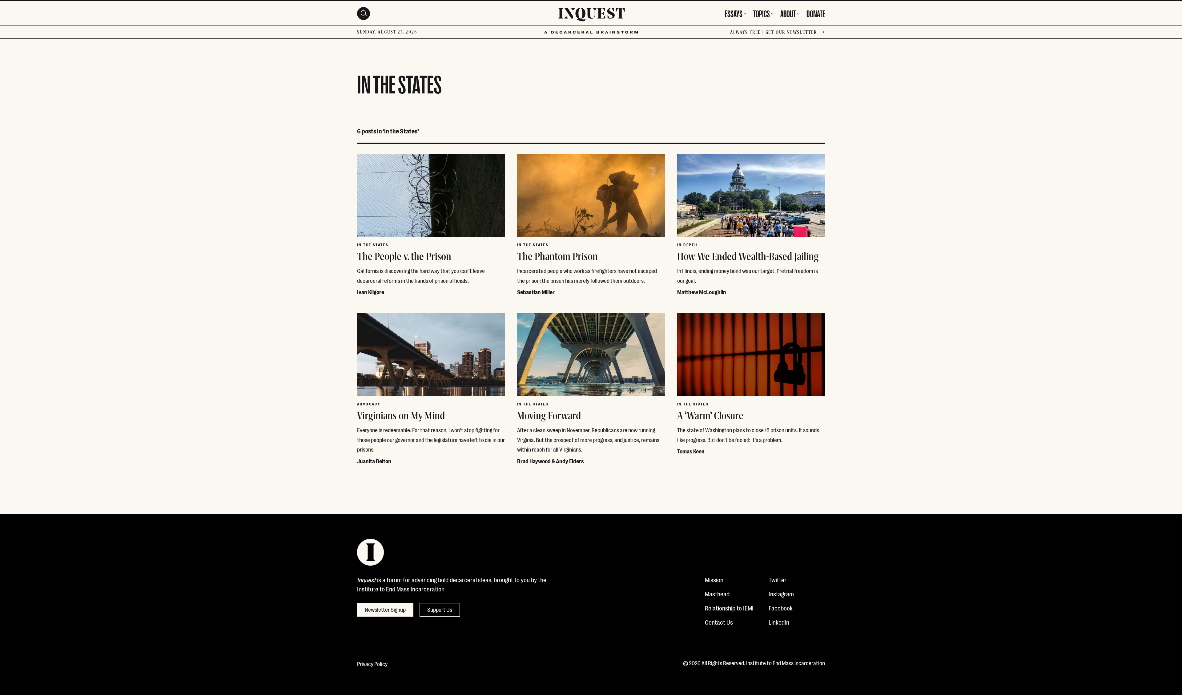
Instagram (781, 593)
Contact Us (719, 622)
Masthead (717, 593)
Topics (761, 13)
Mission (714, 579)
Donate (815, 13)
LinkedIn (779, 622)
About (788, 13)
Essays (733, 13)
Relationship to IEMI (729, 607)
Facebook (781, 607)
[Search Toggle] (363, 13)
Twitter (777, 579)
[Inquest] (591, 15)
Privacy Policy (372, 663)
